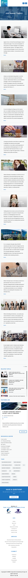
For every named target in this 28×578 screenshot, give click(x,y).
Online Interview (5, 473)
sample (14, 476)
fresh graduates (16, 468)
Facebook (14, 554)
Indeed (14, 562)
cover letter (17, 465)
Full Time (5, 417)
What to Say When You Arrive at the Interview (13, 274)
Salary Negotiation (6, 476)
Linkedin (14, 556)
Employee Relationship (6, 442)
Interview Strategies (5, 446)
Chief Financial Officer (7, 465)
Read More (11, 376)
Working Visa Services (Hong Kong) (14, 543)
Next (26, 366)
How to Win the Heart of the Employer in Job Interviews (13, 337)
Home (14, 521)
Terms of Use (14, 532)
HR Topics (3, 444)
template (15, 479)
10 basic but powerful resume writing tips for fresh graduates (14, 101)
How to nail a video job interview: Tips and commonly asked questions (14, 166)
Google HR (4, 470)
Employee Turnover (6, 468)
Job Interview (17, 470)
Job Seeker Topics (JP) (6, 449)
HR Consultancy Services (14, 545)
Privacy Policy (14, 530)
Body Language (17, 462)
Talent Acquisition (5, 453)
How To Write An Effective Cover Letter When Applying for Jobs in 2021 (14, 67)
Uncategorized (4, 455)
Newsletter (14, 547)
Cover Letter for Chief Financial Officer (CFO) (14, 134)
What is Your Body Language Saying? (11, 307)
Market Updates (4, 451)
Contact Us (14, 497)
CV (23, 465)
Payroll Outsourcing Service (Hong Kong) (14, 541)
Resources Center (14, 526)
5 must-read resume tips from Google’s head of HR (12, 236)
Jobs (14, 525)
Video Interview (5, 482)
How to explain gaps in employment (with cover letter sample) (13, 34)
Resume (13, 473)
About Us (14, 523)
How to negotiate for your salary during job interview (14, 203)
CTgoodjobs (14, 560)
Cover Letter (4, 439)
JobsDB (14, 558)
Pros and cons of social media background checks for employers (16, 389)
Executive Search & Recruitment (14, 539)
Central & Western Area (8, 415)
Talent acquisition (6, 479)
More (5, 55)
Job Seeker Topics (5, 448)
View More (23, 431)
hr (10, 470)
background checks (6, 462)
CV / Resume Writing (5, 441)
